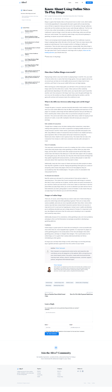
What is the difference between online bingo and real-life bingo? (30, 17)
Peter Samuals (60, 248)
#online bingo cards (59, 282)
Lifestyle (39, 373)
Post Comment (52, 334)
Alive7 (24, 3)
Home (70, 2)
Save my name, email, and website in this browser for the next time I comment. (65, 331)
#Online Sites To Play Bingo (82, 282)
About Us (59, 371)
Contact (59, 374)
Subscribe (89, 2)
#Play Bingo (48, 285)
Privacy (89, 383)
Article (76, 2)
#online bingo (49, 282)
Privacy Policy (60, 376)
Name (46, 324)
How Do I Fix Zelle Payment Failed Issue (81, 294)
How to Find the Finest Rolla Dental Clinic (55, 295)
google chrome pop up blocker (55, 16)
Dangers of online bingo (26, 19)
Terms (85, 383)
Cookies (93, 383)
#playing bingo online (59, 285)
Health (38, 376)
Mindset (39, 371)
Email (71, 324)
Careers (59, 373)
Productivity (39, 374)
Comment (47, 309)
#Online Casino (69, 282)
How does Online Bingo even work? (28, 13)
